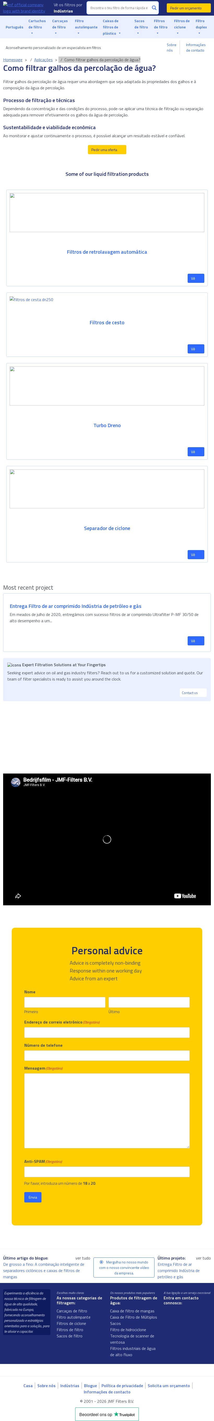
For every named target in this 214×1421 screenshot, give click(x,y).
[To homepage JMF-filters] (25, 8)
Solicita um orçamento (169, 1385)
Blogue (90, 1385)
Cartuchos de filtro (37, 24)
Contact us (190, 692)
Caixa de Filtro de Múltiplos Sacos (133, 1320)
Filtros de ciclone (182, 24)
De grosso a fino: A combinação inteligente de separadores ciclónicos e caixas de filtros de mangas (43, 1270)
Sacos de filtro (141, 24)
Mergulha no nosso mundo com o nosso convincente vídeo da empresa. (124, 1267)
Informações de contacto (196, 47)
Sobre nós (171, 47)
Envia (33, 1197)
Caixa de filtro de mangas (132, 1311)
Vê (193, 278)
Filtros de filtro (161, 24)
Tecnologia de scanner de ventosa (132, 1339)
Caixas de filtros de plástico (110, 27)
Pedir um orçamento (186, 8)
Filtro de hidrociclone (128, 1329)
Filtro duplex (201, 24)
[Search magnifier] (154, 7)
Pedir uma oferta (104, 149)
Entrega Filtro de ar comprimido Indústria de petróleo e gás (179, 1270)
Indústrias (64, 11)
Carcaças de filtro (60, 24)
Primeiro (31, 1012)
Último (114, 1012)
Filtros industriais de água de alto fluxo (133, 1351)
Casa (28, 1385)
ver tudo (82, 1258)
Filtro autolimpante (86, 24)
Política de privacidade (122, 1385)
